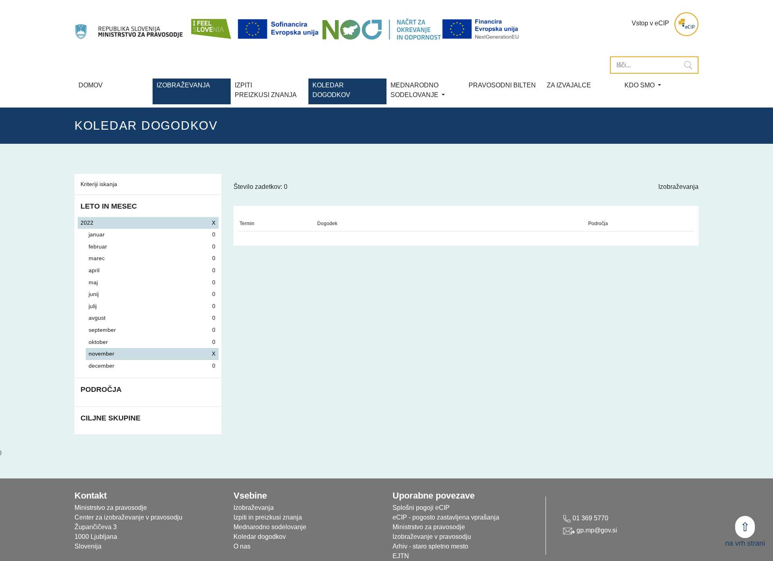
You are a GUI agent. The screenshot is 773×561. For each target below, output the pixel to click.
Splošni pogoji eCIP (421, 507)
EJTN (401, 556)
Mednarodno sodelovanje (270, 527)
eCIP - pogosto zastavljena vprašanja (446, 517)
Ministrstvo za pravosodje (429, 527)
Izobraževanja (183, 85)
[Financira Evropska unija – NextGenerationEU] (481, 29)
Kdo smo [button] (640, 85)
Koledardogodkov (331, 90)
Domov (91, 85)
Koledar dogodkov (260, 536)
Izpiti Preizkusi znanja (266, 90)
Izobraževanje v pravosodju (432, 536)
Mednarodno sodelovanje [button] (415, 90)
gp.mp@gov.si (596, 530)
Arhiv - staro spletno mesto (430, 546)
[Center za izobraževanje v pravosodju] (129, 24)
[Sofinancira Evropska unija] (279, 29)
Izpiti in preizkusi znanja (268, 517)
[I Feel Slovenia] (210, 24)
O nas (242, 546)
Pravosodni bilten (502, 85)
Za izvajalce (569, 85)
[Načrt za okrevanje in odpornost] (381, 29)
